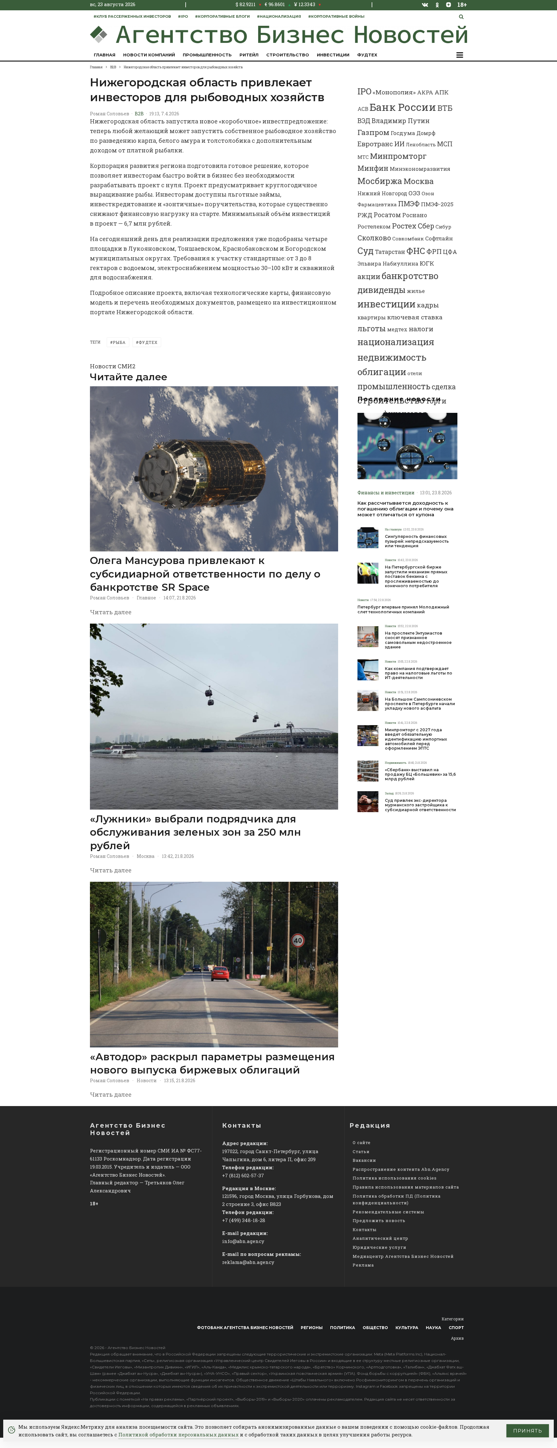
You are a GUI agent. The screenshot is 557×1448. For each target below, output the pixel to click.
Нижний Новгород (382, 193)
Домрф (425, 133)
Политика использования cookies (395, 1178)
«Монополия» (394, 92)
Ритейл (249, 54)
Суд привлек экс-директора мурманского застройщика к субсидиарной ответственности (420, 805)
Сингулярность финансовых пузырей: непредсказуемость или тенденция (417, 541)
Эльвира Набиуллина (387, 263)
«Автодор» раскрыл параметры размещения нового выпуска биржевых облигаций (212, 1063)
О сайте (362, 1142)
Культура (407, 1327)
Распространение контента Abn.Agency (401, 1169)
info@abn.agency (243, 1241)
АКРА (425, 92)
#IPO (183, 16)
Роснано (414, 215)
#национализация (279, 16)
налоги (421, 328)
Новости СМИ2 (112, 366)
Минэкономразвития (420, 168)
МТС (363, 157)
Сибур (443, 226)
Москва (145, 856)
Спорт (456, 1327)
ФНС (415, 250)
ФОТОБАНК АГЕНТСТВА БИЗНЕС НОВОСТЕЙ (245, 1327)
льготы (371, 328)
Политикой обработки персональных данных (178, 1434)
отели (414, 373)
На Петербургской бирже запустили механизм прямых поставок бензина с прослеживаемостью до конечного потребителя (416, 576)
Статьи (361, 1151)
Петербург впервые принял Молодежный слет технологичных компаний (403, 609)
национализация (395, 342)
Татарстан (390, 252)
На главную (393, 529)
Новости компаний (149, 54)
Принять (527, 1431)
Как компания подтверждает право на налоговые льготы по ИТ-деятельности (418, 673)
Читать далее (111, 612)
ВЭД (363, 121)
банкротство (410, 275)
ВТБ (445, 108)
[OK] (437, 4)
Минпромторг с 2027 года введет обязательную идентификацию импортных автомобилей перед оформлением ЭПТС (416, 739)
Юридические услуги (379, 1247)
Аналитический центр (380, 1238)
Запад (389, 793)
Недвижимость (395, 762)
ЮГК (427, 263)
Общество (375, 1327)
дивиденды (381, 289)
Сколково (374, 237)
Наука (433, 1327)
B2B (139, 114)
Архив (457, 1338)
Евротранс (375, 144)
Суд (365, 250)
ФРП (434, 251)
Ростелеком (374, 226)
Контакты (364, 1229)
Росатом (387, 214)
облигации (381, 372)
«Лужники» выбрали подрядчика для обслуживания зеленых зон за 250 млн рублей (195, 832)
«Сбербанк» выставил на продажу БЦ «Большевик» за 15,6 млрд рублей (420, 775)
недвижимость (391, 357)
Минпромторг (398, 156)
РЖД (364, 215)
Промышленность (207, 54)
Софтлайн (439, 238)
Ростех (404, 225)
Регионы (312, 1327)
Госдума (403, 133)
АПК (442, 92)
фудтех (148, 342)
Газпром (373, 132)
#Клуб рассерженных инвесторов (132, 16)
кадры (428, 304)
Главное (146, 598)
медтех (397, 329)
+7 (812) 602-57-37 (243, 1175)
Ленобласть (421, 144)
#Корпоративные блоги (222, 16)
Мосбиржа (379, 180)
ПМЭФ (409, 203)
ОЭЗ (414, 193)
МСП (445, 144)
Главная (104, 54)
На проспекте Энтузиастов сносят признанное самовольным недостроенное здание (418, 640)
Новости (147, 1080)
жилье (416, 290)
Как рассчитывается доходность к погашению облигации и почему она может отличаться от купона (405, 509)
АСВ (362, 108)
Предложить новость (379, 1220)
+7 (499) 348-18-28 (243, 1220)
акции (368, 276)
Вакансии (364, 1160)
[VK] (425, 4)
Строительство (287, 54)
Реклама (363, 1265)
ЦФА (450, 252)
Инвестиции (333, 54)
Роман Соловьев (109, 114)
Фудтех (367, 54)
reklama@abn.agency (248, 1262)
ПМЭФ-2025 (437, 204)
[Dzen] (448, 4)
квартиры (371, 317)
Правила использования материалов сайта (406, 1187)
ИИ (399, 143)
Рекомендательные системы (388, 1212)
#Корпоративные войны (336, 16)
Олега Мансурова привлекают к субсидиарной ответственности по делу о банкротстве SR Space (205, 573)
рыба (119, 342)
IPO (364, 91)
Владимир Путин (401, 120)
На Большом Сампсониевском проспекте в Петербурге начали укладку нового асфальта (420, 704)
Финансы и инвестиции (386, 493)
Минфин (372, 168)
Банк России (403, 107)
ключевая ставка (415, 317)
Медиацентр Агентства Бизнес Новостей (403, 1256)
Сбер (426, 225)
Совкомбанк (408, 238)
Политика (342, 1327)
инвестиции (386, 304)
